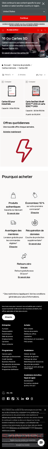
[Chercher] (45, 30)
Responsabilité (7, 331)
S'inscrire (8, 317)
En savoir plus (13, 213)
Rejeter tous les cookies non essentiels (22, 440)
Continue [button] (24, 18)
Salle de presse (7, 336)
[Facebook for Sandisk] (8, 398)
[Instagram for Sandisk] (3, 398)
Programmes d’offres (9, 367)
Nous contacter (7, 344)
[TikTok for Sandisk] (12, 398)
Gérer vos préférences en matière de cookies (22, 435)
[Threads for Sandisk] (32, 398)
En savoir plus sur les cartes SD (15, 53)
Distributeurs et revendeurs (34, 339)
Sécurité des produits (31, 364)
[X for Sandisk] (17, 398)
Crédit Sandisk (7, 359)
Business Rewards (8, 362)
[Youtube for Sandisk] (27, 399)
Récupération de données (11, 364)
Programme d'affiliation (10, 369)
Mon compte (28, 329)
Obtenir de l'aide (29, 354)
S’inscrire (35, 213)
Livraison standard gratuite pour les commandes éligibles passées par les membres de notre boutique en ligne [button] (23, 24)
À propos (5, 329)
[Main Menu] (3, 30)
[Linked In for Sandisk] (22, 398)
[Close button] (43, 3)
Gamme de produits (31, 331)
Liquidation (28, 336)
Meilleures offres (30, 334)
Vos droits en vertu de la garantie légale (34, 368)
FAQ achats (28, 342)
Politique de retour (30, 359)
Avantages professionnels (11, 357)
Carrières (5, 342)
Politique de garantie (31, 357)
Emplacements (7, 339)
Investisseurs (7, 334)
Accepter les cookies (22, 445)
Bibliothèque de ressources (33, 362)
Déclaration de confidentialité (19, 428)
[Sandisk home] (13, 29)
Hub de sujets (7, 354)
